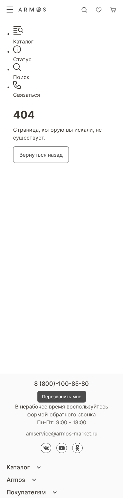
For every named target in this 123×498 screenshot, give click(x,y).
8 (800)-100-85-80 (61, 383)
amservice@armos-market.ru (61, 433)
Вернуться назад (41, 154)
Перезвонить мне (61, 396)
